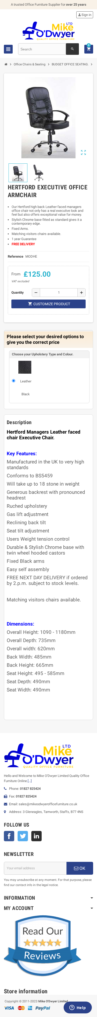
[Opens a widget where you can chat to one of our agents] (77, 1008)
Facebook (9, 836)
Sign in (84, 15)
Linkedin (36, 836)
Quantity (17, 292)
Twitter (23, 836)
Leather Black (25, 387)
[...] (30, 781)
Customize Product (49, 304)
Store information (26, 991)
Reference (15, 256)
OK (81, 868)
